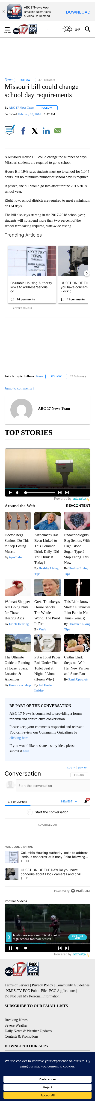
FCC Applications (62, 991)
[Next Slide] (87, 273)
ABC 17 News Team (21, 107)
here (26, 751)
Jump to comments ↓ (20, 388)
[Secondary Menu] (11, 29)
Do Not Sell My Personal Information (32, 996)
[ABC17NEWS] (30, 29)
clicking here (18, 738)
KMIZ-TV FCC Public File (26, 991)
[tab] (17, 801)
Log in (71, 767)
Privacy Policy (42, 985)
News (39, 376)
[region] (47, 830)
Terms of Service (17, 985)
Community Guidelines (72, 985)
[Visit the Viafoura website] (80, 891)
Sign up (82, 767)
